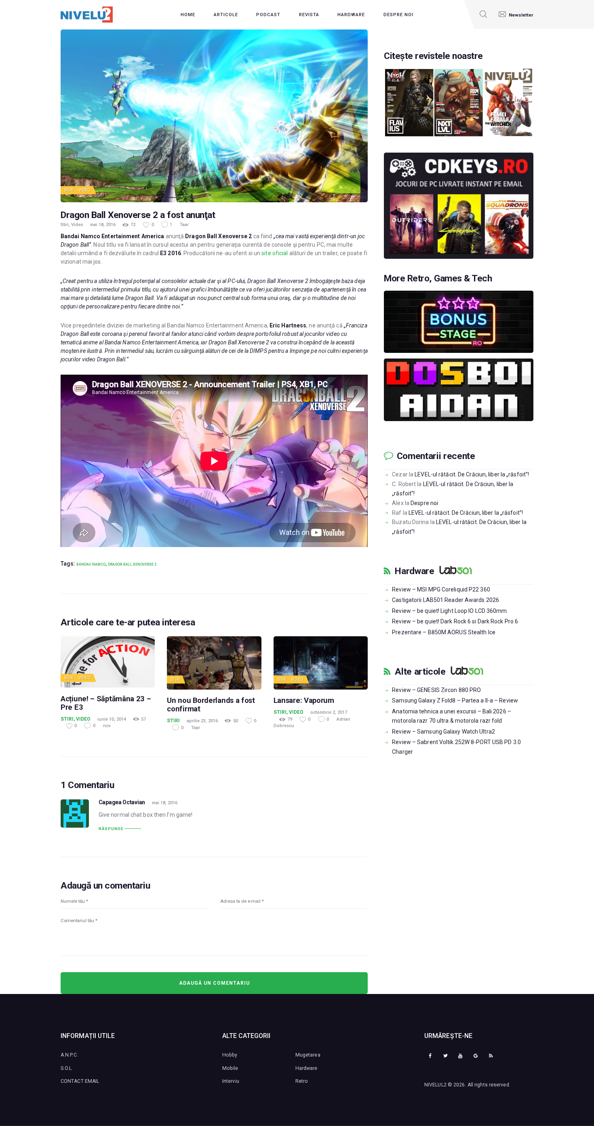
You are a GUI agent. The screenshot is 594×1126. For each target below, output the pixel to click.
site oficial (274, 253)
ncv (106, 725)
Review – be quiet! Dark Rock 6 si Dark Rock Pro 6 (455, 621)
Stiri (69, 190)
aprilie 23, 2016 (202, 720)
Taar (184, 224)
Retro (301, 1081)
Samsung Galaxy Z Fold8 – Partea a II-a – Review (455, 700)
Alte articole (420, 672)
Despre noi (424, 503)
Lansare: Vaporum (304, 700)
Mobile (230, 1068)
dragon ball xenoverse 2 (132, 564)
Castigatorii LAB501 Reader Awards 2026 (445, 600)
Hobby (230, 1055)
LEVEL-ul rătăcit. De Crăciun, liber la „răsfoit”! (472, 474)
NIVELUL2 (435, 1085)
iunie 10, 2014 (111, 719)
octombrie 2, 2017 (328, 712)
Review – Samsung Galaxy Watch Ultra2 (443, 731)
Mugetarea (307, 1055)
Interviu (230, 1081)
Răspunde (111, 828)
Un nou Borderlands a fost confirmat (211, 704)
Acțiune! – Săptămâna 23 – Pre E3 (106, 702)
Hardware (414, 571)
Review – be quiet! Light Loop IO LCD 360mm (449, 611)
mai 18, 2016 (103, 224)
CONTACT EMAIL (80, 1081)
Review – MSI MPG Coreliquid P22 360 (441, 589)
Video (84, 190)
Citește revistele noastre (433, 56)
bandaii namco (90, 564)
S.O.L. (67, 1068)
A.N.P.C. (69, 1055)
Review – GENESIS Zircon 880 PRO (436, 690)
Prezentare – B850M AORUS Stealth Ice (443, 632)
